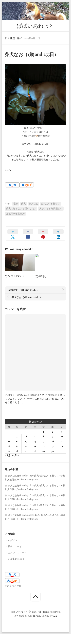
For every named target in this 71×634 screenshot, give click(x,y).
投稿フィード (15, 546)
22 (43, 446)
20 (26, 446)
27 (26, 451)
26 (17, 451)
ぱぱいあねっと (35, 25)
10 (61, 436)
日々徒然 (10, 38)
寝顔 (15, 203)
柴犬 (19, 38)
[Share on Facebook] (28, 233)
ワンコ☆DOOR (14, 276)
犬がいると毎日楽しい (50, 208)
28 (35, 451)
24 (61, 446)
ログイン (12, 540)
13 (26, 441)
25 (9, 451)
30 (52, 451)
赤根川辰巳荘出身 (15, 213)
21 (35, 446)
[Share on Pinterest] (43, 233)
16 (52, 441)
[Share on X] (12, 233)
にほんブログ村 (13, 586)
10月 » (15, 455)
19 (17, 446)
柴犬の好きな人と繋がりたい (21, 208)
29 (43, 451)
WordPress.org (16, 558)
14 (35, 441)
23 (52, 446)
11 (9, 441)
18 (9, 446)
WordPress (34, 615)
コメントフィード (17, 552)
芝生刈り (41, 276)
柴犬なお (33, 203)
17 (61, 441)
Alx (55, 615)
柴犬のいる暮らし (50, 203)
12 (17, 441)
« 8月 (7, 455)
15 (43, 441)
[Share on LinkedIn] (58, 233)
